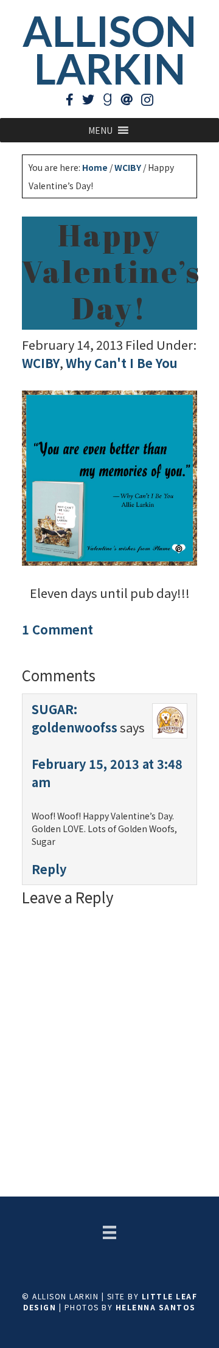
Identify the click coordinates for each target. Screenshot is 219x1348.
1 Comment (57, 629)
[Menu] (109, 1232)
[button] (100, 130)
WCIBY (41, 363)
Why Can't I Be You (122, 363)
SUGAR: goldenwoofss (74, 718)
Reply (49, 869)
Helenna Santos (156, 1307)
